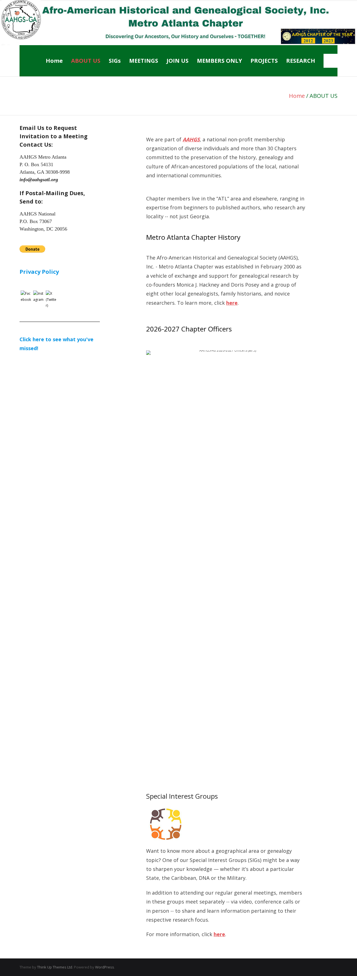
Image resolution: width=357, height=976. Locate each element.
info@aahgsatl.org (39, 179)
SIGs (115, 60)
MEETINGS (143, 60)
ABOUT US (85, 60)
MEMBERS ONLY (219, 60)
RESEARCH (300, 60)
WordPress (104, 967)
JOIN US (178, 60)
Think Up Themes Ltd (54, 967)
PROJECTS (264, 60)
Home (54, 60)
